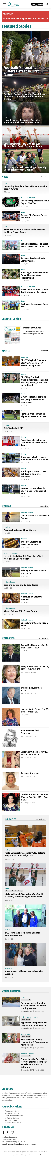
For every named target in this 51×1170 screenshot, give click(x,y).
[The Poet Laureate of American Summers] (11, 543)
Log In (33, 4)
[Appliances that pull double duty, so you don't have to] (11, 1021)
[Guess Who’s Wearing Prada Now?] (11, 624)
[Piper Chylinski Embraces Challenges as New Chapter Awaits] (11, 441)
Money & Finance (27, 1054)
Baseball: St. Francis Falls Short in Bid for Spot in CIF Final (33, 491)
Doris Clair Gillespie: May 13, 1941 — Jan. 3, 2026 (34, 753)
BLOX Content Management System (23, 1155)
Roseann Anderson (30, 773)
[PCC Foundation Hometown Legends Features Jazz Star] (25, 916)
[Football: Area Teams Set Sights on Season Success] (11, 415)
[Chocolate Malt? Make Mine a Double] (11, 517)
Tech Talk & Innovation (30, 1017)
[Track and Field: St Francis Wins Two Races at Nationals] (11, 458)
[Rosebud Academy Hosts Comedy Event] (11, 259)
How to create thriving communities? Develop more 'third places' (34, 1042)
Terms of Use (21, 1153)
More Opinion (44, 506)
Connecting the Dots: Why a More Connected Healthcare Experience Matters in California (34, 1063)
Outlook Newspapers (18, 1151)
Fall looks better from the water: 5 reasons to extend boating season (33, 1006)
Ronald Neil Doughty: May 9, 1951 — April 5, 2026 (34, 646)
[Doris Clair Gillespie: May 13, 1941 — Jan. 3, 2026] (11, 759)
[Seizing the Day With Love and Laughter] (11, 572)
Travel (23, 997)
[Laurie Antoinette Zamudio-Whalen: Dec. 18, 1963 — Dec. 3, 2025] (11, 802)
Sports (6, 64)
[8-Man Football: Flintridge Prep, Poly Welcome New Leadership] (11, 398)
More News (45, 177)
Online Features (11, 990)
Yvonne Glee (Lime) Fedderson (30, 731)
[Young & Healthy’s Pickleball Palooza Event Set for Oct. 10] (11, 245)
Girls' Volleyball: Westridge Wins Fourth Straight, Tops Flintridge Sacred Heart (24, 895)
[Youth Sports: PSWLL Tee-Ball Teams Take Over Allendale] (11, 472)
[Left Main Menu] (4, 4)
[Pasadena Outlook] (12, 340)
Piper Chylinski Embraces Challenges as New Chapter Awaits (34, 443)
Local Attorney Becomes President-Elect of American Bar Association (23, 121)
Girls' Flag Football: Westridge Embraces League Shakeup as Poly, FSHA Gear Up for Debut (34, 381)
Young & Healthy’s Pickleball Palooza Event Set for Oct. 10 (35, 245)
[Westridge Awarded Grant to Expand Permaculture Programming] (11, 274)
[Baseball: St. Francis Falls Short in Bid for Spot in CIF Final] (11, 489)
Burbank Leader (27, 513)
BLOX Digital (40, 1155)
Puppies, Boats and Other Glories (20, 530)
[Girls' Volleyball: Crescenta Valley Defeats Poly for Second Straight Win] (11, 361)
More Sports (45, 351)
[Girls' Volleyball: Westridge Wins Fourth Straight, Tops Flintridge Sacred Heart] (25, 874)
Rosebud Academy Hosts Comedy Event (33, 259)
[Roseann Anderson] (11, 781)
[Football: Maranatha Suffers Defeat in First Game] (25, 54)
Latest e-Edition (11, 318)
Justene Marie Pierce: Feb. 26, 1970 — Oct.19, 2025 (35, 710)
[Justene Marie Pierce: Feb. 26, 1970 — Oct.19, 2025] (11, 717)
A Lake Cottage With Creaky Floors (20, 611)
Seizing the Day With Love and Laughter (33, 572)
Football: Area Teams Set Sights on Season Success (33, 415)
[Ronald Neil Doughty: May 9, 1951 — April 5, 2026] (11, 653)
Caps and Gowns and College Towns (21, 585)
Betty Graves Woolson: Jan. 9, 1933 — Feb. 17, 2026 (35, 667)
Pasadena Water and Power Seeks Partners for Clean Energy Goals (24, 230)
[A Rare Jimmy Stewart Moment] (11, 598)
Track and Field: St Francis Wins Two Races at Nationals (34, 458)
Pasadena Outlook (28, 198)
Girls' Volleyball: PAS (13, 428)
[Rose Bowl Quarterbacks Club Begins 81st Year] (11, 202)
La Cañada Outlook (11, 553)
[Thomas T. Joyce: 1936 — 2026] (11, 695)
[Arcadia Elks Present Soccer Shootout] (11, 216)
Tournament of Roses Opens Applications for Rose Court (34, 291)
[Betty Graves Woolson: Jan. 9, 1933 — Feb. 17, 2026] (11, 674)
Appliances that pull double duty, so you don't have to (34, 1024)
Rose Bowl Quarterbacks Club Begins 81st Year (35, 202)
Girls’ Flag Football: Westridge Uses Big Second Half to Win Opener (25, 168)
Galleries (24, 357)
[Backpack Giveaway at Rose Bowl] (11, 305)
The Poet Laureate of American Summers (31, 543)
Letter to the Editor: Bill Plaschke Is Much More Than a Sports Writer (23, 557)
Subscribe (40, 4)
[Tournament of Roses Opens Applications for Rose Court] (11, 291)
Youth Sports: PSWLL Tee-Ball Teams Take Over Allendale (33, 474)
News (6, 117)
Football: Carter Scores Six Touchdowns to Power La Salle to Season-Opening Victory (25, 96)
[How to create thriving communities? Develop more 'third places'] (11, 1038)
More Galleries (40, 819)
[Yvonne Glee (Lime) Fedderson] (11, 738)
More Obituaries (43, 638)
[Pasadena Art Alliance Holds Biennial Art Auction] (25, 954)
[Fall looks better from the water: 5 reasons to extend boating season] (11, 1002)
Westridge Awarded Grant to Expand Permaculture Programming (34, 275)
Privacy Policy (29, 1153)
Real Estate (25, 1034)
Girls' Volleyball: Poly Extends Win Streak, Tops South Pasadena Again (23, 145)
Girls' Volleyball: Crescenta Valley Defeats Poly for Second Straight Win (33, 363)
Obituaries (8, 638)
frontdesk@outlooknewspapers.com (22, 1144)
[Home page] (13, 4)
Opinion (6, 506)
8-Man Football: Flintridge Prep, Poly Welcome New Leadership (33, 399)
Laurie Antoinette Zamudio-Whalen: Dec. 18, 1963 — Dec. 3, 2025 (34, 797)
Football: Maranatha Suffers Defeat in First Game (21, 71)
